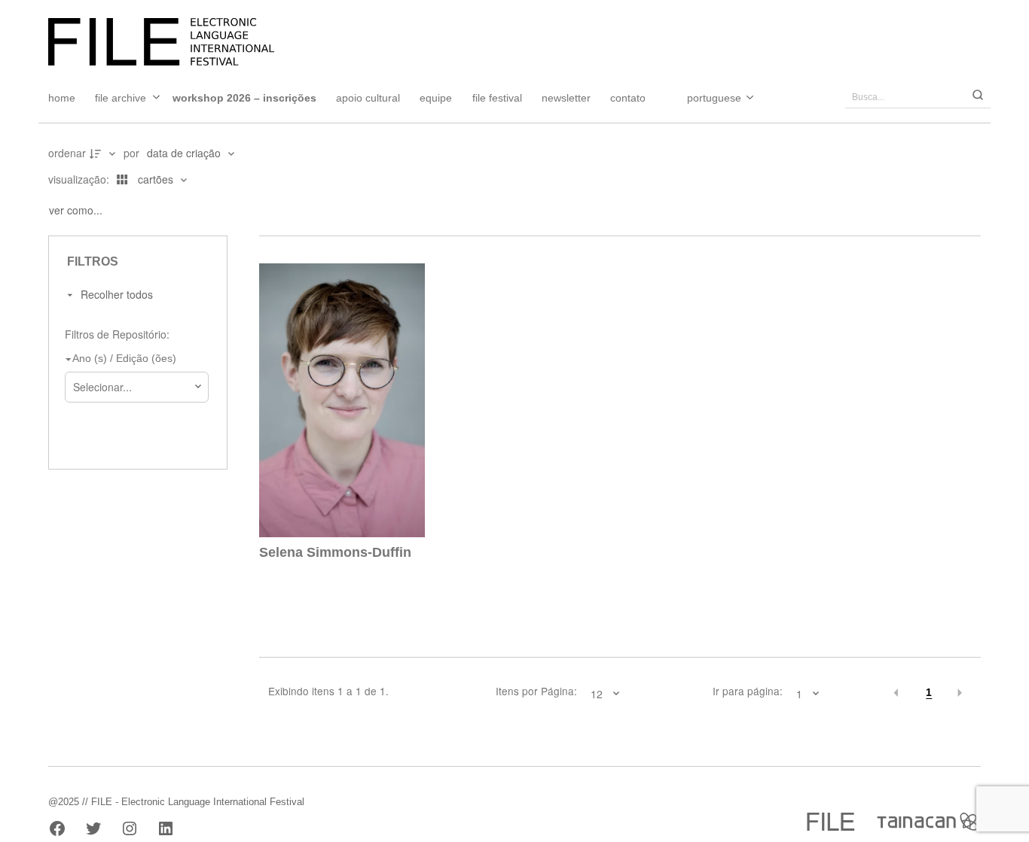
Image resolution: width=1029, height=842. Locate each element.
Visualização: (80, 179)
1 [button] (929, 692)
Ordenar (67, 152)
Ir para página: (748, 691)
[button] (896, 693)
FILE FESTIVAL (497, 98)
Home (61, 98)
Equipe (436, 98)
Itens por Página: (536, 691)
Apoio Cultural (368, 98)
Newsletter (566, 98)
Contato (628, 98)
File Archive (120, 98)
